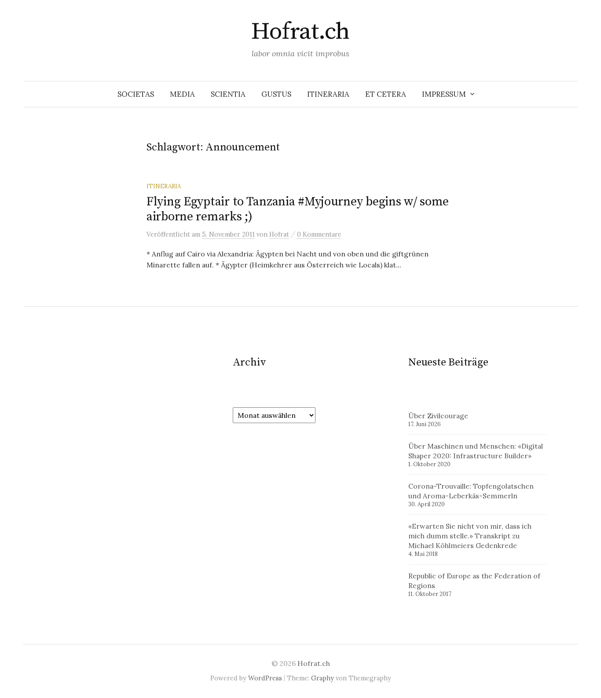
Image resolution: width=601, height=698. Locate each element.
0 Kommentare (319, 234)
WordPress (265, 678)
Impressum (444, 94)
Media (182, 94)
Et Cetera (385, 94)
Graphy (322, 678)
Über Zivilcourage (438, 415)
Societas (135, 94)
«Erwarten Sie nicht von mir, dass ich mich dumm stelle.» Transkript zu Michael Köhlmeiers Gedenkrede (469, 536)
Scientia (228, 94)
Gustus (276, 94)
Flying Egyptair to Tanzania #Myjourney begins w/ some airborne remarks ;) (298, 209)
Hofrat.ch (300, 32)
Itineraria (328, 94)
